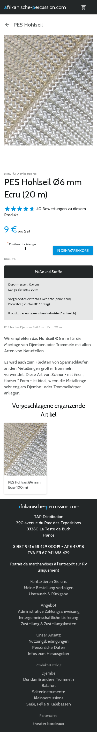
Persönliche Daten (48, 647)
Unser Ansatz (48, 635)
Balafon (49, 685)
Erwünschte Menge (21, 244)
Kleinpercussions (48, 697)
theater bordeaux (48, 723)
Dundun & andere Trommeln (48, 679)
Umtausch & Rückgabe (48, 593)
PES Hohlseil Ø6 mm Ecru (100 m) (24, 485)
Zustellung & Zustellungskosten (48, 623)
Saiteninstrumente (48, 691)
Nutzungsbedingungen (48, 641)
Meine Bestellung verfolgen (48, 587)
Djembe (48, 673)
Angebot (48, 605)
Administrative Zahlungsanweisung (48, 611)
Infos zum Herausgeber (48, 653)
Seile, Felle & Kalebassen (48, 704)
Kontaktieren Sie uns (48, 581)
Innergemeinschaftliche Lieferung (48, 617)
